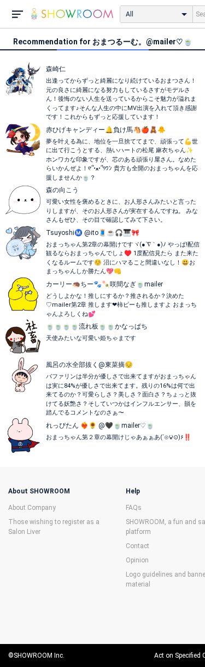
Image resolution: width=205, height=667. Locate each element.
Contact (137, 546)
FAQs (134, 507)
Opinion (137, 560)
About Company (32, 507)
